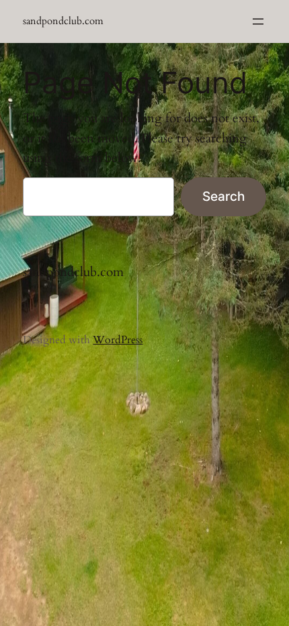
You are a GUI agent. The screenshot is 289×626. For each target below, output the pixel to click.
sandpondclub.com (63, 21)
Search (223, 196)
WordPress (117, 339)
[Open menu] (258, 21)
